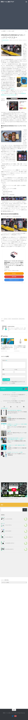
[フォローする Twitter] (23, 389)
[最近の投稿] (4, 406)
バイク (9, 318)
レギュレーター (21, 318)
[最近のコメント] (17, 406)
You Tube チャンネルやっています (11, 498)
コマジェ (5, 318)
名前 (3, 369)
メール (15, 369)
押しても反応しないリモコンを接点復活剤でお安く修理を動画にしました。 (6, 347)
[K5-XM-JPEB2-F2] (2, 537)
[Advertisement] (14, 15)
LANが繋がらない (10, 424)
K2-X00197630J (8, 519)
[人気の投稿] (11, 406)
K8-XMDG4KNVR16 (9, 549)
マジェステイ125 (15, 318)
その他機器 (3, 31)
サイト (3, 374)
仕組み (2, 320)
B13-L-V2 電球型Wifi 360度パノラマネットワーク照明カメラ (19, 347)
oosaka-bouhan (5, 40)
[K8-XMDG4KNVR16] (2, 549)
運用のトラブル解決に (13, 425)
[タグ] (24, 406)
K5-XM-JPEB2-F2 (9, 537)
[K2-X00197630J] (2, 519)
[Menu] (26, 1)
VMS (8, 410)
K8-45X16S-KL (8, 525)
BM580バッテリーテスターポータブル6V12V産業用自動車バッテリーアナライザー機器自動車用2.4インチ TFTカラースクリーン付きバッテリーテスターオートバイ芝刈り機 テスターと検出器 (13, 264)
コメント (4, 360)
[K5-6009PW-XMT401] (2, 543)
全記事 (12, 31)
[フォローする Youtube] (26, 389)
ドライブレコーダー (14, 452)
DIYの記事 (9, 417)
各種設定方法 (19, 410)
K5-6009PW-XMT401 (9, 543)
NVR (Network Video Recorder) (12, 438)
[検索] (24, 509)
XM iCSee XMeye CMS (12, 410)
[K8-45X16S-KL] (2, 525)
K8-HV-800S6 (8, 531)
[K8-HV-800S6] (2, 531)
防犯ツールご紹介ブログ (7, 1)
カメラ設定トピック (17, 424)
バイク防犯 (8, 31)
